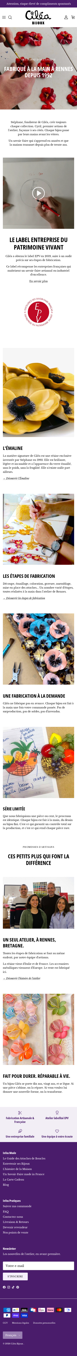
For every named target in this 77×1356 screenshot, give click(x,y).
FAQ (6, 1211)
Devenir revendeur (15, 1227)
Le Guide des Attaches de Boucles (24, 1158)
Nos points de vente (15, 1232)
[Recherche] (12, 17)
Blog (6, 1184)
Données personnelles (44, 1323)
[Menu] (4, 17)
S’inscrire (15, 1276)
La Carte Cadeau (13, 1179)
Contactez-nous (13, 1216)
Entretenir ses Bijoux (16, 1163)
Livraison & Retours (16, 1222)
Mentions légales (20, 1323)
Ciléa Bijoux (17, 1343)
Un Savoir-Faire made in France (23, 1174)
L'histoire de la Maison (17, 1169)
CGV (5, 1323)
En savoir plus (38, 281)
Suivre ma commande (17, 1206)
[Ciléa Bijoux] (38, 17)
